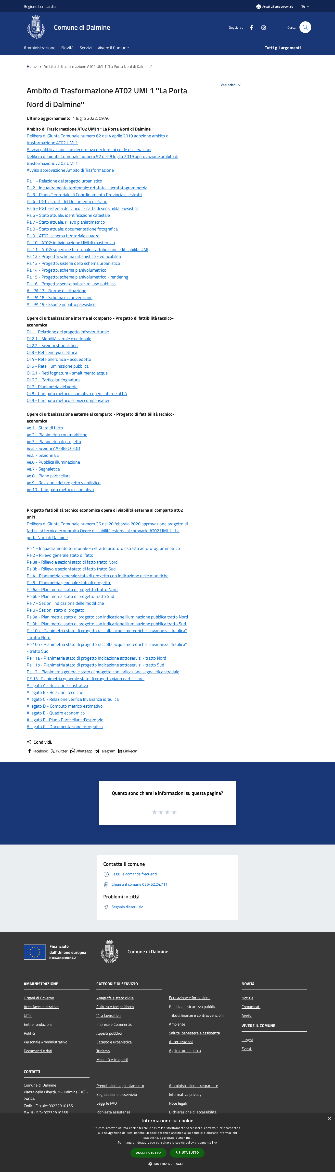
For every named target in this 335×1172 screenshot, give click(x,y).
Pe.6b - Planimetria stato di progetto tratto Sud (70, 596)
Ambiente (177, 1024)
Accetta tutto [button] (148, 1153)
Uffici (28, 1015)
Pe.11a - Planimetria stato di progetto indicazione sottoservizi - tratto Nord (96, 658)
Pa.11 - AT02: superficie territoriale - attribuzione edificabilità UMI (87, 249)
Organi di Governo (39, 998)
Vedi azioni (229, 84)
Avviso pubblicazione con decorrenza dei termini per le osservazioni (89, 149)
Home (32, 66)
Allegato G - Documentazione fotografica (65, 726)
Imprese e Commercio (114, 1024)
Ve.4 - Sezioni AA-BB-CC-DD (53, 448)
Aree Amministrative (41, 1007)
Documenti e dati (38, 1051)
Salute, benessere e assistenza (194, 1033)
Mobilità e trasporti (112, 1060)
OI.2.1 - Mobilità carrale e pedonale (59, 338)
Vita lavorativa (108, 1015)
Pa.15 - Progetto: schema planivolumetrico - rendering (77, 277)
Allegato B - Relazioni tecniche (55, 692)
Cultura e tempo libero (115, 1007)
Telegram (107, 751)
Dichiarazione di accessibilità (193, 1112)
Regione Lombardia (40, 6)
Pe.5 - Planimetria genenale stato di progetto (69, 582)
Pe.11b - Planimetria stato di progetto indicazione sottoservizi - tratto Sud (95, 665)
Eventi (247, 1048)
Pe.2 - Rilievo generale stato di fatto (60, 555)
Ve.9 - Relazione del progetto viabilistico (64, 482)
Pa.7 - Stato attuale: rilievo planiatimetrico (66, 222)
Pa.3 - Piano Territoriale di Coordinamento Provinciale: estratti (84, 194)
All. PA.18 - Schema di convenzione (59, 297)
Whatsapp (84, 751)
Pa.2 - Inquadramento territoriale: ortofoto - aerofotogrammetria (87, 187)
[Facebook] (249, 27)
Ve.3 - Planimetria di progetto (54, 441)
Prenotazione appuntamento (120, 1085)
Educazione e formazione (189, 998)
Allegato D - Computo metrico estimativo (65, 706)
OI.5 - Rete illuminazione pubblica (58, 366)
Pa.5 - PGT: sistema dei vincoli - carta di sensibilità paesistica (83, 208)
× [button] (329, 1119)
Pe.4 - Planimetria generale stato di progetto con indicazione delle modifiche (97, 575)
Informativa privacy (185, 1094)
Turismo (103, 1051)
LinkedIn (130, 751)
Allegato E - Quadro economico (56, 713)
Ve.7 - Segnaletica (43, 469)
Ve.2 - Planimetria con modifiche (57, 434)
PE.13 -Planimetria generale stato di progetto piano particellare (85, 678)
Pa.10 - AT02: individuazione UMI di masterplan (71, 242)
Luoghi (247, 1040)
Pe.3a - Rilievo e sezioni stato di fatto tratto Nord (72, 562)
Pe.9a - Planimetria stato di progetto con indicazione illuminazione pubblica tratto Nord (107, 617)
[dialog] (167, 1142)
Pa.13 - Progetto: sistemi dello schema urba (67, 263)
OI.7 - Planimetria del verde (52, 386)
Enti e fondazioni (38, 1024)
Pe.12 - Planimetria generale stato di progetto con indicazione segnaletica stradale (103, 671)
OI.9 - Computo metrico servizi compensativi (68, 400)
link (214, 1142)
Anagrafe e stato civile (115, 998)
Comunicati (251, 1007)
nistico (114, 263)
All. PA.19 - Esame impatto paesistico (61, 304)
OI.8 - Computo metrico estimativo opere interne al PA (77, 393)
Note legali (178, 1103)
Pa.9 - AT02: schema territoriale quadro (63, 235)
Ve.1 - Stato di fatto (45, 427)
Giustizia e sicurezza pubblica (193, 1006)
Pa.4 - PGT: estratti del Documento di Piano (67, 201)
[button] (167, 1163)
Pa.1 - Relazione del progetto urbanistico (64, 181)
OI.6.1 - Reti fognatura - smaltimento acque (67, 373)
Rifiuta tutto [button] (187, 1152)
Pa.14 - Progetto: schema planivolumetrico (66, 270)
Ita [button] (302, 6)
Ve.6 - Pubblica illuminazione (53, 462)
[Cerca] (305, 27)
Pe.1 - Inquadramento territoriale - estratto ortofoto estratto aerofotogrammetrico (103, 548)
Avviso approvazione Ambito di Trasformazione (70, 170)
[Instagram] (262, 27)
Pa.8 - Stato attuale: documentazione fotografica (72, 229)
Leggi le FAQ (106, 1103)
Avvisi (247, 1015)
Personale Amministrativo (45, 1042)
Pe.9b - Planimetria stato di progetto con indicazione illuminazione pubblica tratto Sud (107, 623)
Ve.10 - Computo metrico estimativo (60, 489)
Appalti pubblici (109, 1033)
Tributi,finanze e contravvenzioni (196, 1015)
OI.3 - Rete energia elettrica (52, 352)
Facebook (40, 751)
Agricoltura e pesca (185, 1050)
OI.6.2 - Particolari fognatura (53, 379)
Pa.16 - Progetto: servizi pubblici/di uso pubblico (71, 283)
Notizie (247, 998)
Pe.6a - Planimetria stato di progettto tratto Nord (72, 589)
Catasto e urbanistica (114, 1042)
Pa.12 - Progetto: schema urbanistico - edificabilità (74, 256)
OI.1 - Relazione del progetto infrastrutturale (68, 331)
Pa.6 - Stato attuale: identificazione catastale (68, 215)
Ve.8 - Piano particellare (49, 475)
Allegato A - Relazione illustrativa (57, 685)
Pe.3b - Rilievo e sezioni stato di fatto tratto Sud (71, 569)
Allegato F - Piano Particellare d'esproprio (65, 719)
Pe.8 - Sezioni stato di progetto (55, 610)
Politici (29, 1033)
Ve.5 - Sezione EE (43, 455)
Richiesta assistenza (113, 1112)
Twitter (62, 751)
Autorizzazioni (181, 1042)
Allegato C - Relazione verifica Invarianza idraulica (73, 699)
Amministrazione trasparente (193, 1085)
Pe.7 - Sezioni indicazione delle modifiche (65, 603)
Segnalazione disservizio (116, 1094)
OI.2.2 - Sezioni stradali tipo (52, 345)
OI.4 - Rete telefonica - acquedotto (59, 359)
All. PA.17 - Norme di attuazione (56, 290)
